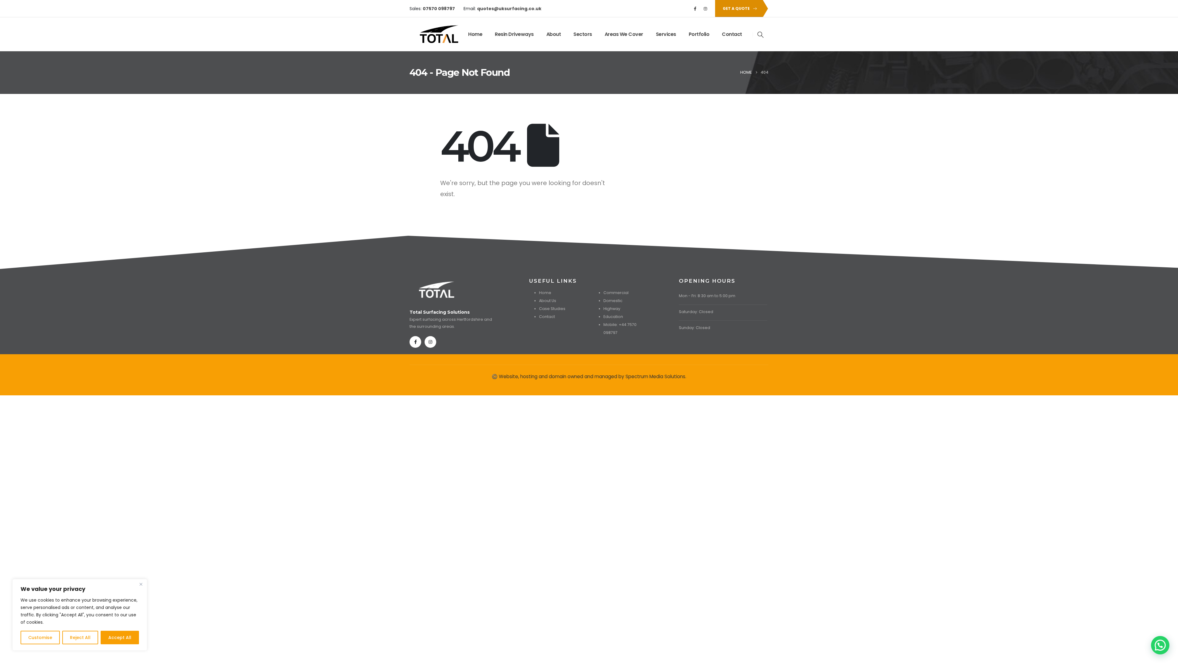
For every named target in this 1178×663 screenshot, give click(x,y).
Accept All (119, 637)
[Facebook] (695, 8)
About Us (547, 300)
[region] (79, 615)
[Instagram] (705, 8)
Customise (40, 637)
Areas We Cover (624, 34)
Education (613, 316)
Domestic (612, 300)
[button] (760, 35)
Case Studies (552, 308)
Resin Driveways (514, 34)
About (553, 34)
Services (666, 34)
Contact (732, 34)
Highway (611, 308)
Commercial (616, 292)
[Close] (140, 584)
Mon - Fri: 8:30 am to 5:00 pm (707, 295)
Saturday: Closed (696, 311)
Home (475, 34)
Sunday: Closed (694, 327)
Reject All (80, 637)
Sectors (582, 34)
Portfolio (699, 34)
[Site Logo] (428, 34)
